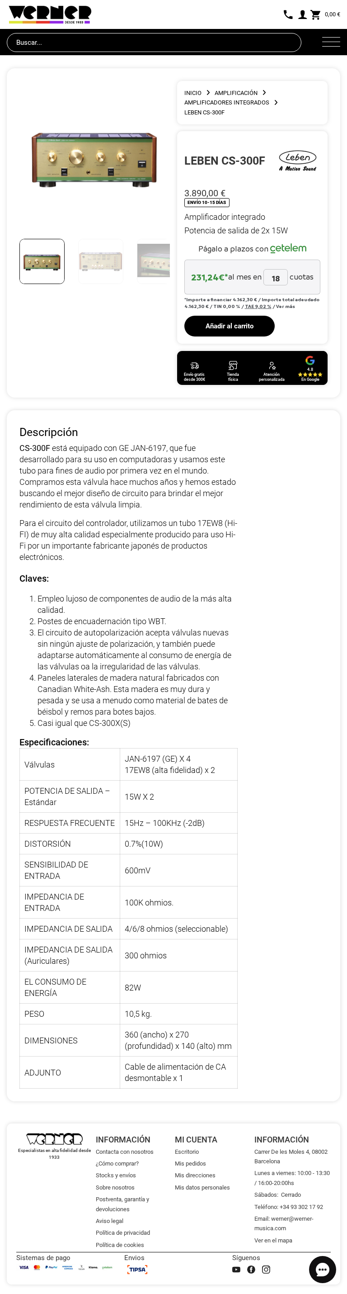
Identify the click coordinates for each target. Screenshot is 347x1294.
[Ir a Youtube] (236, 1270)
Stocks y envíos (116, 1175)
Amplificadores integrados (226, 102)
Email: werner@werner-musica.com (284, 1223)
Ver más (285, 306)
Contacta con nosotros (125, 1151)
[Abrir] (331, 42)
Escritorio (187, 1151)
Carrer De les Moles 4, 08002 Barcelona (291, 1156)
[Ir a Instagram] (266, 1270)
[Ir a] (298, 160)
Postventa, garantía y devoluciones (122, 1204)
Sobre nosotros (115, 1187)
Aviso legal (109, 1221)
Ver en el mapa (273, 1240)
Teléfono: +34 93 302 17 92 (288, 1207)
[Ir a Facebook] (251, 1270)
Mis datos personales (202, 1187)
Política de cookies (120, 1245)
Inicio (193, 93)
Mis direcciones (195, 1175)
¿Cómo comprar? (117, 1163)
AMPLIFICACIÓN (236, 93)
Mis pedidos (190, 1163)
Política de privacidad (123, 1232)
